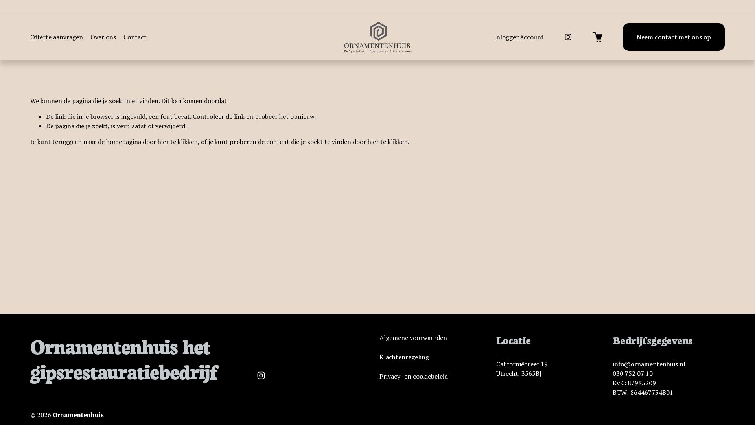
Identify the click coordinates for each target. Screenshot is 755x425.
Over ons (103, 37)
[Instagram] (568, 37)
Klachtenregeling (404, 357)
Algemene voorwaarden (413, 337)
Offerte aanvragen (56, 37)
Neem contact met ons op (674, 37)
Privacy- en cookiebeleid (413, 376)
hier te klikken (178, 141)
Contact (135, 37)
